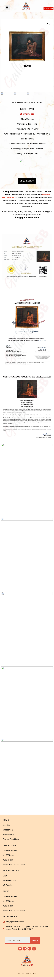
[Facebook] (20, 948)
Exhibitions (9, 846)
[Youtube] (25, 948)
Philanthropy (11, 871)
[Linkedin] (34, 948)
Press (6, 892)
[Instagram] (29, 948)
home (6, 820)
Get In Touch (10, 917)
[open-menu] (7, 7)
